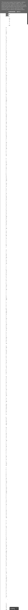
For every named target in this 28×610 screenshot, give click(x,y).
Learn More (11, 11)
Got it (18, 11)
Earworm (9, 18)
